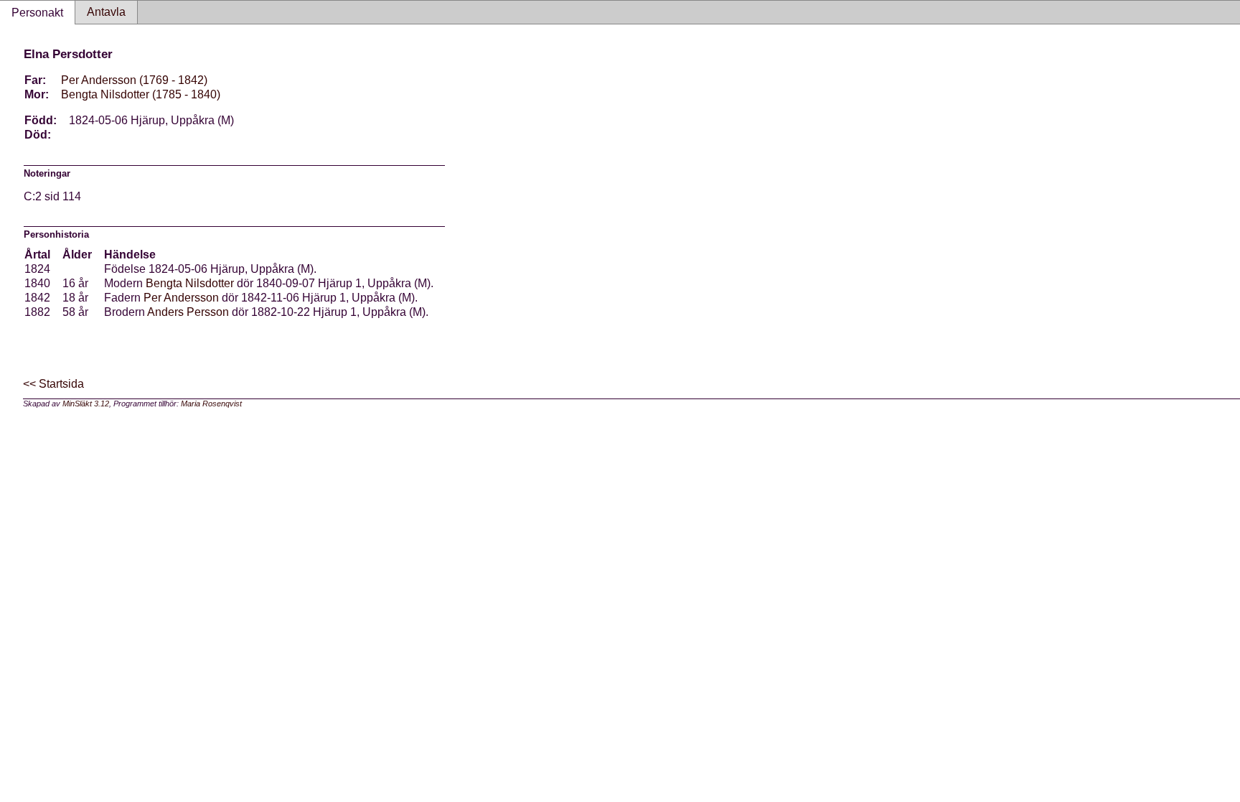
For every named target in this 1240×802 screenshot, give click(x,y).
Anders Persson (188, 312)
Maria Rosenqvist (211, 403)
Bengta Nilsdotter (190, 283)
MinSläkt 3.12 (85, 403)
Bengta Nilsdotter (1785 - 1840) (140, 94)
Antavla (106, 12)
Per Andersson (181, 298)
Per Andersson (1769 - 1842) (134, 80)
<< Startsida (53, 384)
